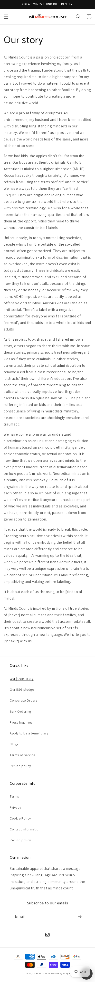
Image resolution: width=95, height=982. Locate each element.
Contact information (25, 829)
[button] (6, 16)
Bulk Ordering (20, 711)
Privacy (15, 807)
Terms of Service (22, 755)
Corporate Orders (24, 700)
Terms (14, 796)
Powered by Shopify (60, 973)
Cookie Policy (20, 818)
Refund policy (20, 766)
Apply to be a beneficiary (29, 733)
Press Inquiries (21, 722)
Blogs (14, 744)
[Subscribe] (79, 916)
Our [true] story (22, 678)
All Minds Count (41, 973)
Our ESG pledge (22, 689)
